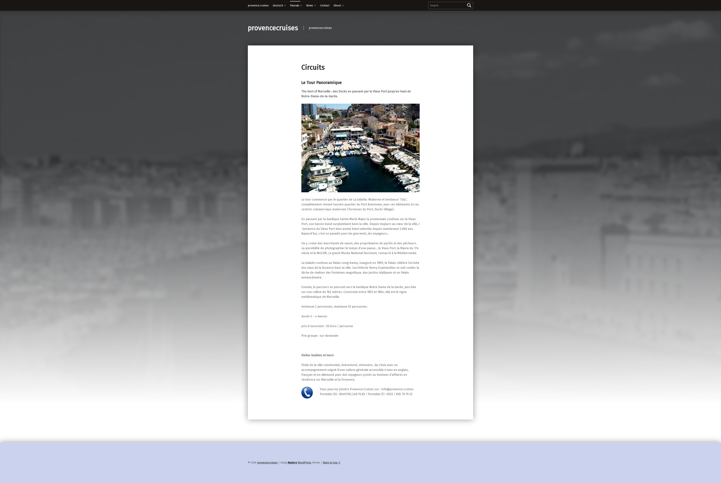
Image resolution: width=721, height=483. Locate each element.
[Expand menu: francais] (301, 5)
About (337, 5)
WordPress (304, 462)
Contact (325, 5)
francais (294, 5)
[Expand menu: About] (343, 5)
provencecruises (273, 28)
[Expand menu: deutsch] (285, 5)
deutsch (278, 5)
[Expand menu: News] (315, 5)
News (309, 5)
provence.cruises (258, 5)
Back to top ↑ (332, 462)
